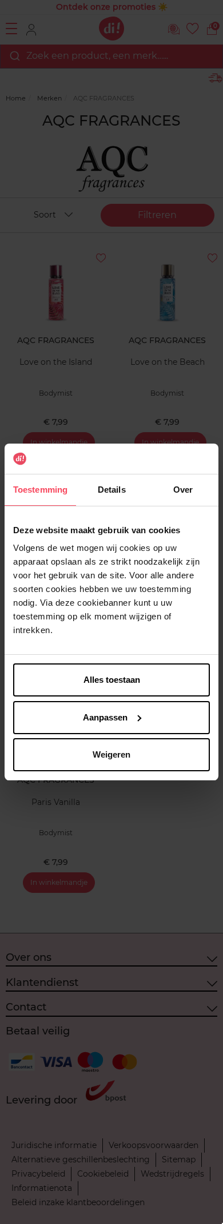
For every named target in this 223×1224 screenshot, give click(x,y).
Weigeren (111, 754)
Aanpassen (105, 717)
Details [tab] (112, 489)
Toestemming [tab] (40, 489)
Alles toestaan (111, 680)
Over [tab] (183, 489)
